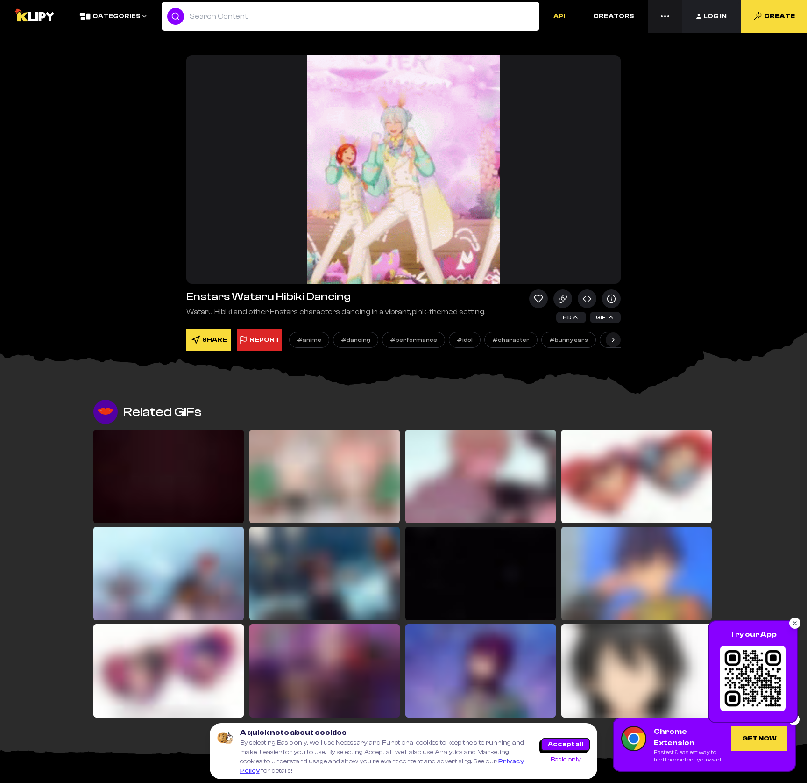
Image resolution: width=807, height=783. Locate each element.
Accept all (565, 744)
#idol (465, 340)
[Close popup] (794, 623)
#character (511, 340)
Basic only (566, 759)
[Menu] (665, 16)
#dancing (355, 340)
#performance (413, 340)
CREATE (779, 16)
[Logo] (34, 16)
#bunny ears (568, 340)
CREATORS (613, 16)
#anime (309, 340)
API (559, 16)
